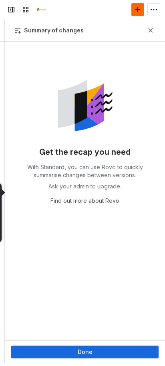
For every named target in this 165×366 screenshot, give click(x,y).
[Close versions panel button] (150, 30)
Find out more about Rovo (84, 200)
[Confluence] (41, 9)
